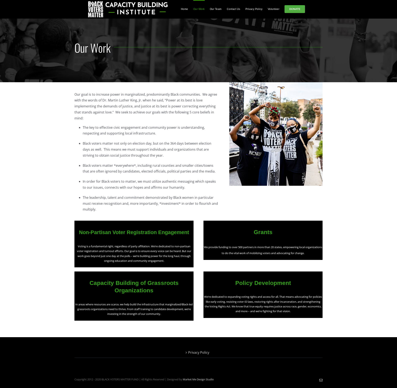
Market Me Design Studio (198, 379)
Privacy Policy (198, 352)
